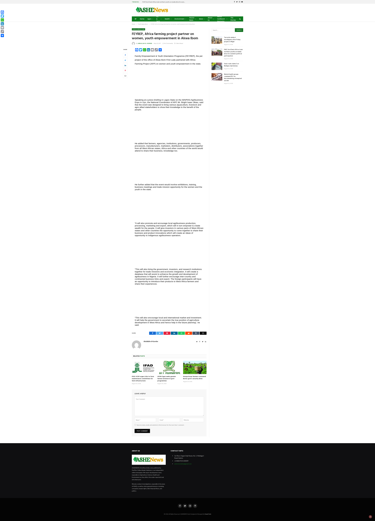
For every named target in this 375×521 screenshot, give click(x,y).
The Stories (233, 19)
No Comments (168, 43)
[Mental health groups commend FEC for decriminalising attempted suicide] (217, 77)
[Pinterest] (125, 70)
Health (167, 19)
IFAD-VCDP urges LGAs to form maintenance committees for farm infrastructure (143, 379)
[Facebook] (125, 55)
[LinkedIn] (125, 65)
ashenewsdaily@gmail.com (183, 464)
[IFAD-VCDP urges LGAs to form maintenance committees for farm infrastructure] (143, 367)
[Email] (125, 76)
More (201, 19)
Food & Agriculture (138, 29)
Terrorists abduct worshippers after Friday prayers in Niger (232, 40)
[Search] (240, 19)
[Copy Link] (2, 32)
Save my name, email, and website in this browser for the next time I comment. (160, 425)
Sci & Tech (158, 19)
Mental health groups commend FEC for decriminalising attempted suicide (233, 77)
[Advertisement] (169, 82)
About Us (210, 19)
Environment (179, 19)
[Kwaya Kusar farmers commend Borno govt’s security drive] (195, 367)
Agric (149, 19)
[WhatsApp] (2, 20)
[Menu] (135, 18)
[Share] (2, 36)
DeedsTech (208, 514)
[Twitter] (125, 60)
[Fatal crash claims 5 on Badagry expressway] (217, 66)
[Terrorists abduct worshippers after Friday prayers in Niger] (217, 40)
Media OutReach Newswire (221, 19)
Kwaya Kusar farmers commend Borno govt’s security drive (194, 378)
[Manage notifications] (370, 516)
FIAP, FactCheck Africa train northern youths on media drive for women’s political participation (164, 2)
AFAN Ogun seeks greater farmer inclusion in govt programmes (166, 379)
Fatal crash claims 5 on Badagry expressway (231, 65)
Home (142, 19)
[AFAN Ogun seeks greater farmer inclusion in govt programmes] (169, 367)
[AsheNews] (152, 10)
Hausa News (191, 19)
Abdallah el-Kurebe (145, 43)
